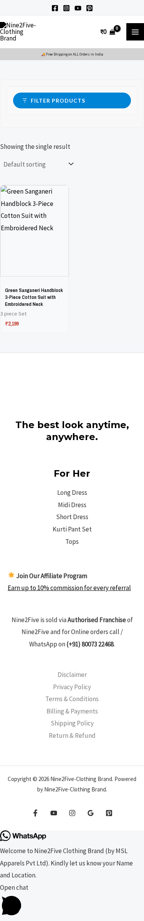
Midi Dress (72, 505)
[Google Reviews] (90, 813)
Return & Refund (72, 735)
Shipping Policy (72, 723)
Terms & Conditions (72, 699)
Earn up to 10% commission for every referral (69, 588)
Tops (72, 541)
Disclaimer (72, 674)
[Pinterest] (89, 8)
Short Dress (72, 517)
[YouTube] (77, 8)
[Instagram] (66, 8)
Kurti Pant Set (72, 529)
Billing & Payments (72, 711)
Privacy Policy (72, 687)
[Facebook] (54, 8)
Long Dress (72, 492)
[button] (72, 901)
